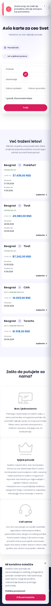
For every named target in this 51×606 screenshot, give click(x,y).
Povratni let (13, 47)
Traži (25, 107)
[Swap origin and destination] (25, 74)
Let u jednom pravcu (17, 56)
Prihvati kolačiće (25, 597)
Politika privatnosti (15, 591)
